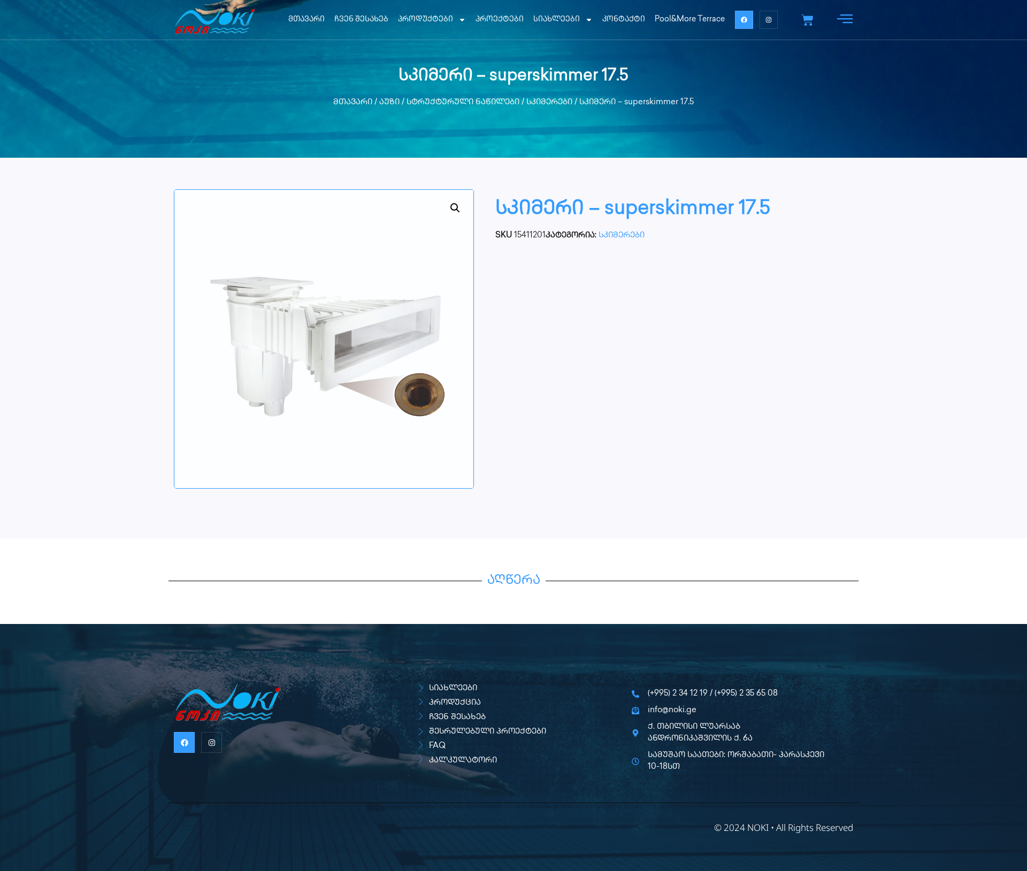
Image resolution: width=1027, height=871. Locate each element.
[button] (455, 208)
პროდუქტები (425, 20)
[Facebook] (744, 20)
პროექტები (500, 20)
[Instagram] (769, 20)
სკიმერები (549, 102)
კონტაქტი (623, 20)
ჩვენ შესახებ (361, 20)
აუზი (389, 102)
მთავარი (306, 20)
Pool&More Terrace (690, 20)
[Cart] (807, 20)
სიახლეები (556, 20)
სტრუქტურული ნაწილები (463, 102)
